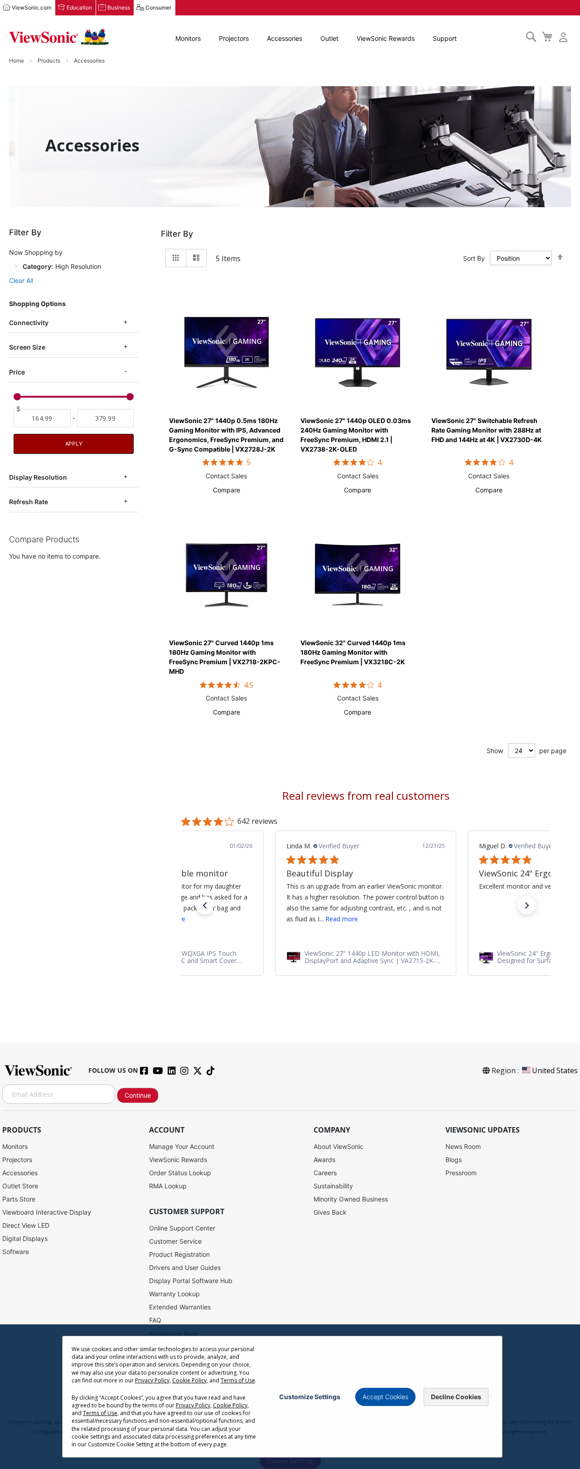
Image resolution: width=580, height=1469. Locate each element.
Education (79, 7)
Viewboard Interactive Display (46, 1212)
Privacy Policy (152, 1380)
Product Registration (179, 1254)
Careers (325, 1173)
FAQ (155, 1320)
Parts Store (18, 1199)
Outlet (329, 38)
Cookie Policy (189, 1380)
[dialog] (290, 1396)
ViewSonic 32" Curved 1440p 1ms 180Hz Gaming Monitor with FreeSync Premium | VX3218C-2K (353, 652)
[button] (226, 490)
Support (445, 38)
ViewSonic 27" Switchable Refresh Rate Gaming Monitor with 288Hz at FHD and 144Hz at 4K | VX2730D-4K (486, 430)
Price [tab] (17, 372)
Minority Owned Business (351, 1199)
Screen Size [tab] (27, 347)
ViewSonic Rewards (386, 38)
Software (15, 1251)
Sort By (474, 258)
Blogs (453, 1159)
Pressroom (461, 1173)
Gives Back (330, 1212)
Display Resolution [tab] (38, 477)
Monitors (188, 38)
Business (118, 7)
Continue (138, 1095)
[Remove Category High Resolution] (16, 266)
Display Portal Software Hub (190, 1280)
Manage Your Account (181, 1146)
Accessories (284, 38)
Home (17, 60)
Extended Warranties (180, 1307)
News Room (463, 1146)
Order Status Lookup (180, 1173)
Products (50, 60)
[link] (365, 957)
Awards (324, 1159)
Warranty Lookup (174, 1294)
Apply (73, 443)
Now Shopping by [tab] (36, 252)
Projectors (234, 38)
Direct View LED (25, 1225)
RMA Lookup (168, 1186)
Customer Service (175, 1241)
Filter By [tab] (177, 233)
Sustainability (333, 1186)
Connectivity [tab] (28, 322)
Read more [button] (341, 918)
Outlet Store (20, 1186)
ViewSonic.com (31, 7)
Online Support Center (182, 1228)
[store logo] (59, 37)
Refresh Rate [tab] (28, 502)
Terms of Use (238, 1380)
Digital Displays (25, 1238)
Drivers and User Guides (185, 1267)
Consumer (158, 7)
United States (555, 1070)
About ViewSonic (338, 1146)
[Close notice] (490, 1396)
